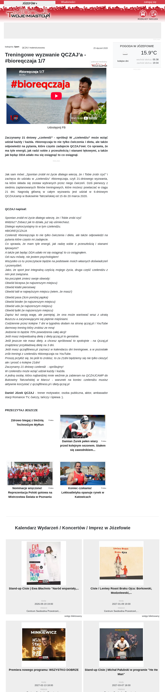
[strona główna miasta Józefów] (28, 12)
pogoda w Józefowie (137, 30)
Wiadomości (68, 2)
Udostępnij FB (56, 111)
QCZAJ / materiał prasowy (33, 32)
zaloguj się (150, 2)
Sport (16, 31)
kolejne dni (122, 45)
